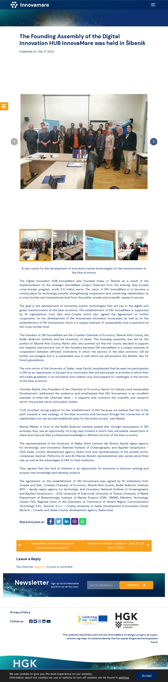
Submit (133, 585)
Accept (147, 675)
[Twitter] (35, 621)
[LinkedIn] (43, 621)
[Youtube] (49, 621)
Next (154, 142)
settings (124, 677)
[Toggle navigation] (153, 4)
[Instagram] (39, 621)
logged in (40, 567)
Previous (14, 142)
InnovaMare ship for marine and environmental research (52, 545)
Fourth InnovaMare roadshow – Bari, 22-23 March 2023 (115, 545)
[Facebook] (31, 621)
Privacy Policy (20, 612)
